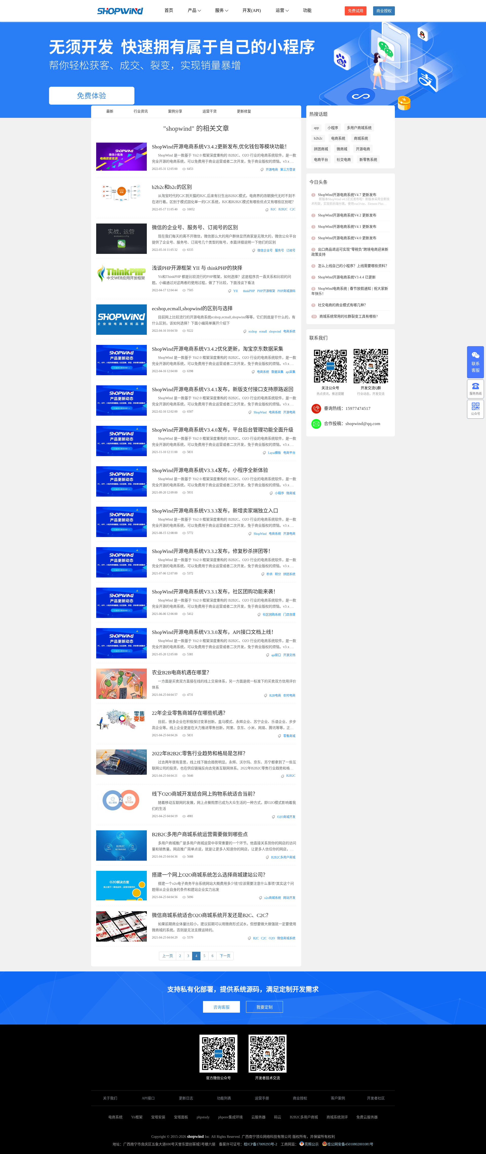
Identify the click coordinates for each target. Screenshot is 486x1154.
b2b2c (318, 138)
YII (235, 291)
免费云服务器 (367, 1117)
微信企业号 (265, 250)
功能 (307, 10)
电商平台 (289, 453)
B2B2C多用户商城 (283, 857)
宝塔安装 (158, 1117)
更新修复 (244, 111)
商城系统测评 (337, 1117)
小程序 (279, 493)
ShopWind (260, 412)
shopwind (275, 331)
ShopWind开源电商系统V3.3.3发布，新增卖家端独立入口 (215, 511)
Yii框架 (137, 1117)
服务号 (279, 250)
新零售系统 (368, 160)
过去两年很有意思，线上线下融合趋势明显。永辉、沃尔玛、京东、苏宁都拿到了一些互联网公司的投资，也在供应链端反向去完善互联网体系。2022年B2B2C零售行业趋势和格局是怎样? (224, 765)
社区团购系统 (272, 614)
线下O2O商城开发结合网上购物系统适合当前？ (205, 794)
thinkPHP (249, 291)
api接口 (276, 655)
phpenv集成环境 (230, 1117)
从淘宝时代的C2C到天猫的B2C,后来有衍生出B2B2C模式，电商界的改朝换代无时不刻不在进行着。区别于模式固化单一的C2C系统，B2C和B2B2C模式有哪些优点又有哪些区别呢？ (223, 199)
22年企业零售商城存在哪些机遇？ (190, 713)
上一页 (167, 956)
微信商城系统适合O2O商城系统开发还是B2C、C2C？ (211, 915)
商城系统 (361, 138)
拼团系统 (289, 574)
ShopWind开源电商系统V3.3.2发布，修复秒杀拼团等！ (212, 551)
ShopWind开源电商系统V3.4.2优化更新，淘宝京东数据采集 (217, 349)
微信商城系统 (286, 938)
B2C (273, 209)
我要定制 (264, 1007)
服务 (219, 10)
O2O (272, 938)
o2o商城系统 (272, 898)
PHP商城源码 (286, 291)
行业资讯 (141, 111)
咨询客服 (221, 1007)
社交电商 (344, 160)
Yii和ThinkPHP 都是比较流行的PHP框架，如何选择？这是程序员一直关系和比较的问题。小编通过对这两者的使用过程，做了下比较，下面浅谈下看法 (221, 280)
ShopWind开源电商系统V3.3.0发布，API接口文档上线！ (214, 632)
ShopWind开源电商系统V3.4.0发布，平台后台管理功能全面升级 (222, 430)
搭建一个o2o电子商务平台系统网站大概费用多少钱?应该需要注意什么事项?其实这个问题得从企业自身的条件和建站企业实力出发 (223, 887)
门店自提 (289, 614)
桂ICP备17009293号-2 (260, 1144)
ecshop (253, 331)
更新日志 (186, 1098)
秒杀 (270, 574)
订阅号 (290, 250)
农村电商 (289, 695)
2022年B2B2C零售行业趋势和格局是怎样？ (200, 753)
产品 (192, 10)
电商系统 (289, 331)
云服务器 (258, 1117)
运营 (280, 10)
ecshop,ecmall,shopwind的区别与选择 (192, 308)
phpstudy (203, 1117)
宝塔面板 (181, 1117)
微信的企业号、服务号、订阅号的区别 (195, 227)
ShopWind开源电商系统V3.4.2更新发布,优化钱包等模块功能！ (221, 146)
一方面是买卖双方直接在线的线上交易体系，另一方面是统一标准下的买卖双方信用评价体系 (224, 684)
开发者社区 (376, 1098)
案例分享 (175, 111)
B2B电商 (275, 695)
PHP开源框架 (266, 291)
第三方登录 (287, 169)
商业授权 (384, 11)
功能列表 (224, 1098)
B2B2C (283, 209)
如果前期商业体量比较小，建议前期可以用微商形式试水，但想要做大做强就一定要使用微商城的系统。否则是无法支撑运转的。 (224, 927)
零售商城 (289, 736)
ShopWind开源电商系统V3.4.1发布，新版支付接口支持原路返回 (222, 389)
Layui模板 (274, 453)
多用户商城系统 (359, 128)
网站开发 (289, 898)
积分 (278, 574)
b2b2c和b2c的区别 (172, 187)
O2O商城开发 (286, 817)
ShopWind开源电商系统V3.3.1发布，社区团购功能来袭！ (215, 591)
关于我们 (110, 1098)
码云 (277, 1117)
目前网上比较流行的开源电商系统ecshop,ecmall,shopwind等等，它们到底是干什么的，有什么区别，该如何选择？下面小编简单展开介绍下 (223, 320)
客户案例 (338, 1098)
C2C (292, 209)
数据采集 (277, 372)
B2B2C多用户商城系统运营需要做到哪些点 (200, 834)
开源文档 (289, 655)
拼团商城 (321, 149)
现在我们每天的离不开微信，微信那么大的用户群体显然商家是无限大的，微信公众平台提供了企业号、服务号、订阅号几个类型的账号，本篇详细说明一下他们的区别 (224, 239)
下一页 (225, 956)
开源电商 (272, 169)
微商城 (290, 493)
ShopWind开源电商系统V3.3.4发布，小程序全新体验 (210, 470)
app (316, 128)
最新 (109, 111)
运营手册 (262, 1098)
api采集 (290, 372)
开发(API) (251, 10)
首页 (169, 10)
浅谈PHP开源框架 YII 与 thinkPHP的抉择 (197, 268)
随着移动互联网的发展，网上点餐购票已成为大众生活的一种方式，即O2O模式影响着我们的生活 (224, 806)
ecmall (263, 331)
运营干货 (209, 111)
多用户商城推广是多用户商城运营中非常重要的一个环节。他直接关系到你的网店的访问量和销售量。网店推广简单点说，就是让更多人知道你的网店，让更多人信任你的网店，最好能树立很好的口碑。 (224, 846)
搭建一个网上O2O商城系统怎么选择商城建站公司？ (210, 875)
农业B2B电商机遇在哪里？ (182, 672)
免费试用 (355, 11)
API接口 (148, 1098)
